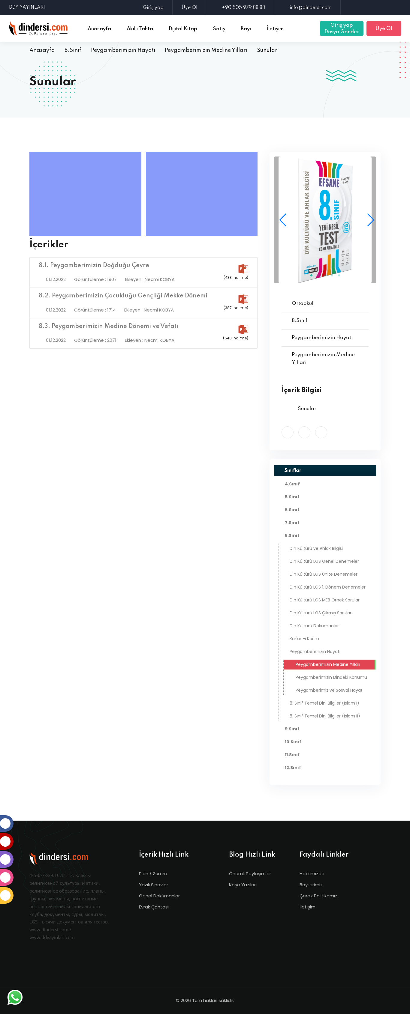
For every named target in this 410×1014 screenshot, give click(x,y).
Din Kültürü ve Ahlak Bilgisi (316, 548)
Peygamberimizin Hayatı (123, 50)
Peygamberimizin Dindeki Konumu (330, 677)
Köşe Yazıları (243, 884)
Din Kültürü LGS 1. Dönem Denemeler (328, 587)
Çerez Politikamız (318, 896)
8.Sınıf (73, 50)
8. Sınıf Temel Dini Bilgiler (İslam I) (324, 703)
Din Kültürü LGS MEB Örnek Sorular (325, 600)
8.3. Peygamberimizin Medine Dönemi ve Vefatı (108, 327)
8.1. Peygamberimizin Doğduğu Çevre (94, 266)
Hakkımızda (312, 873)
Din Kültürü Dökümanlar (314, 626)
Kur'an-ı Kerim (304, 639)
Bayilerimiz (311, 884)
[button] (369, 220)
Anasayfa (42, 50)
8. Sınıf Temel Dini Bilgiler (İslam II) (325, 716)
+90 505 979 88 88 (243, 7)
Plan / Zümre (153, 873)
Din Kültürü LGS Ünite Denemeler (323, 574)
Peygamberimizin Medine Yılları (206, 50)
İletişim (307, 907)
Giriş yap (153, 7)
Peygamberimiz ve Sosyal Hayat (328, 690)
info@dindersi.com (311, 7)
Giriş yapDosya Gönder (341, 28)
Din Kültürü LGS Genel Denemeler (324, 561)
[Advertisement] (87, 194)
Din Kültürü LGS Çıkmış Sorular (320, 613)
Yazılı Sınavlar (153, 884)
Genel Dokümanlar (159, 896)
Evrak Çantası (154, 907)
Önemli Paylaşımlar (250, 873)
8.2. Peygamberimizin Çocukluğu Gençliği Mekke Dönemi (123, 296)
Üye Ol (189, 7)
